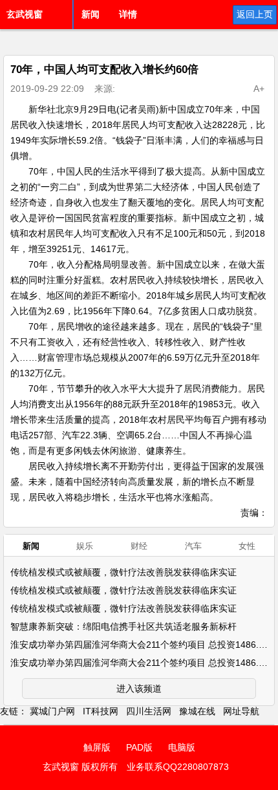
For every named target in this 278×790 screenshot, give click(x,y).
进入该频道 (139, 688)
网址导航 (241, 711)
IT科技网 (100, 711)
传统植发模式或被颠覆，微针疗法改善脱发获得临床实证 (123, 572)
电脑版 (181, 747)
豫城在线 (197, 711)
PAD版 (139, 747)
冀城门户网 (52, 711)
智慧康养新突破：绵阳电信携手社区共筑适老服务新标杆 (123, 626)
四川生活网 (148, 711)
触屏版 (97, 747)
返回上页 (255, 14)
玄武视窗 (24, 14)
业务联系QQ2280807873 (178, 767)
